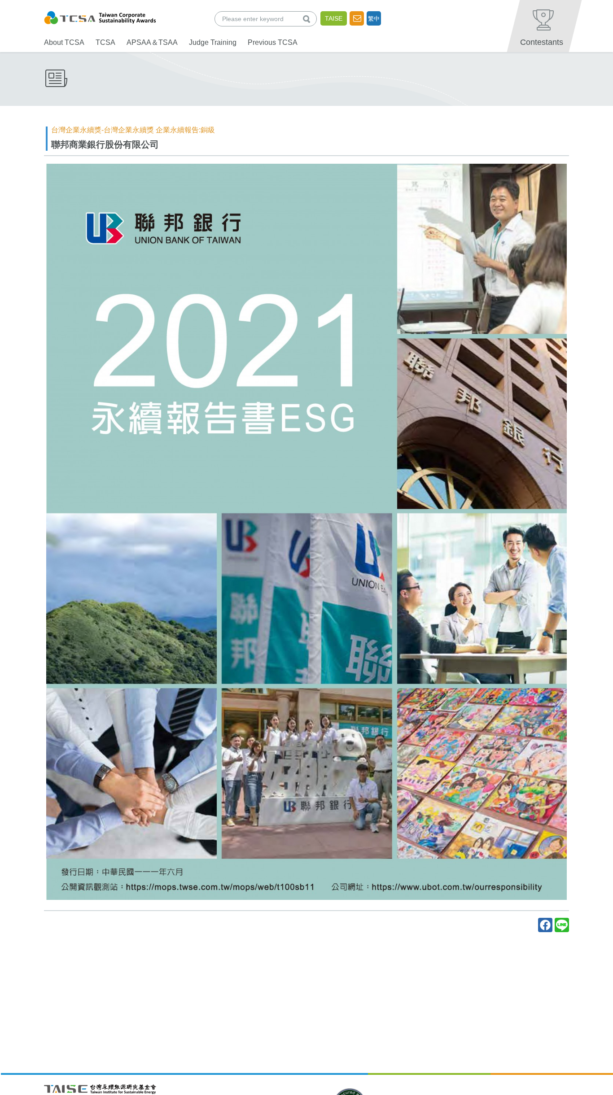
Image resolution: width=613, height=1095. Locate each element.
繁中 (374, 18)
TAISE (333, 18)
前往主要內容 (28, 6)
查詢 (308, 18)
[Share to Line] (562, 925)
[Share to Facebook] (545, 925)
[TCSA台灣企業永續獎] (100, 16)
